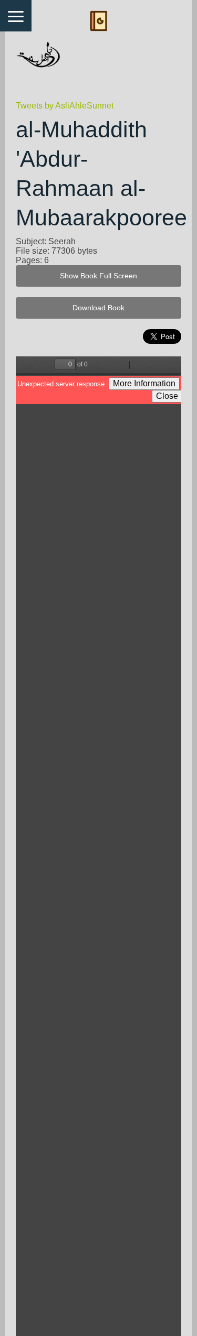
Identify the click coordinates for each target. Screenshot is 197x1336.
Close (167, 396)
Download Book (98, 308)
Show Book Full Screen (98, 276)
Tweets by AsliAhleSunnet (64, 105)
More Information (144, 383)
